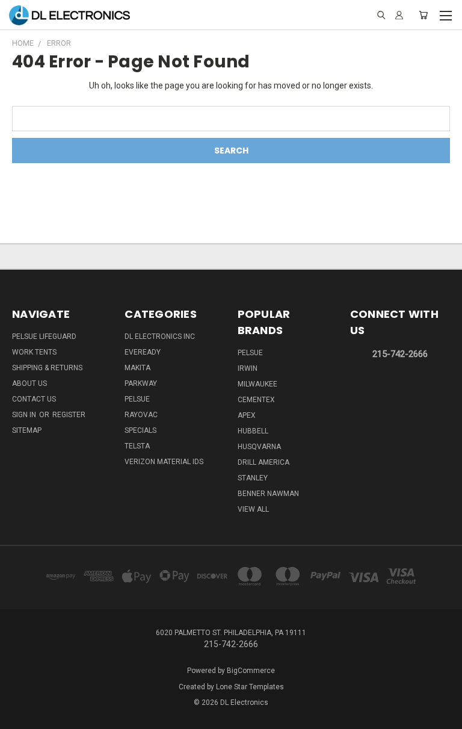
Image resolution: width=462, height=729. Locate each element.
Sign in (25, 415)
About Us (29, 383)
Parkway (141, 383)
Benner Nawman (268, 493)
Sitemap (27, 430)
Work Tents (34, 352)
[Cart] (423, 15)
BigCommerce (251, 670)
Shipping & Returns (47, 368)
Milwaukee (257, 384)
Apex (247, 415)
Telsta (137, 446)
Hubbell (253, 431)
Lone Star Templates (250, 687)
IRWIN (247, 368)
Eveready (143, 352)
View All (253, 509)
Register (68, 415)
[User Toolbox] (399, 15)
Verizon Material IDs (164, 462)
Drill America (263, 462)
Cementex (256, 400)
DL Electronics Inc (160, 336)
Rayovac (141, 415)
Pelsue (137, 399)
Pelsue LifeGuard (44, 336)
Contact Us (34, 399)
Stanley (253, 478)
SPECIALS (140, 430)
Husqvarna (259, 446)
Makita (137, 368)
